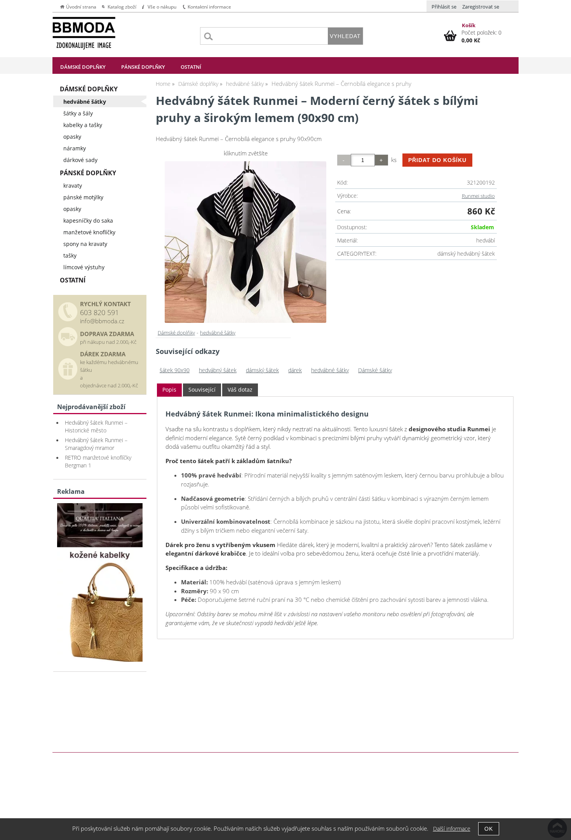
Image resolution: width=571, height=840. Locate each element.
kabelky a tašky (82, 125)
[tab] (169, 389)
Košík (468, 25)
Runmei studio (478, 195)
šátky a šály (78, 113)
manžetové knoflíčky (89, 232)
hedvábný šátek (218, 370)
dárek (295, 370)
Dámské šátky (375, 370)
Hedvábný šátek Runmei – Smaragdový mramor (96, 443)
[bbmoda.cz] (100, 659)
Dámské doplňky (83, 66)
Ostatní (191, 66)
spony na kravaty (85, 243)
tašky (70, 255)
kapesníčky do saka (88, 220)
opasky (72, 136)
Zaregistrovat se (480, 6)
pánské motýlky (83, 197)
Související (202, 389)
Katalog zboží (122, 6)
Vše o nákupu (162, 6)
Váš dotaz (240, 389)
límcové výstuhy (83, 267)
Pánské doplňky (143, 66)
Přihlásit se (444, 6)
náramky (74, 148)
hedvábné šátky (217, 332)
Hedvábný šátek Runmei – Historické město (96, 426)
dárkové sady (80, 160)
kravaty (72, 185)
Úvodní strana (81, 6)
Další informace (451, 828)
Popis (169, 389)
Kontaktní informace (209, 6)
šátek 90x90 (175, 370)
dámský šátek (262, 370)
